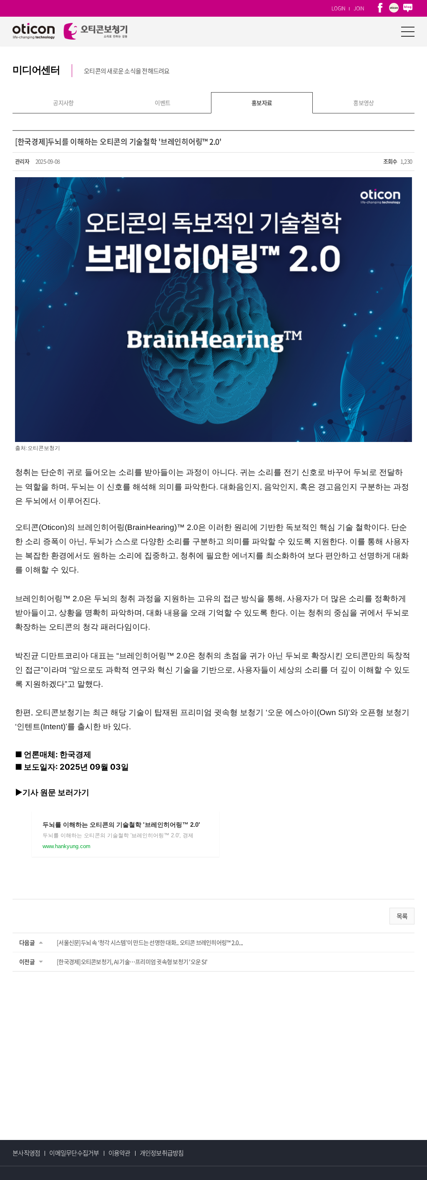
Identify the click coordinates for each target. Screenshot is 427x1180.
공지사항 (63, 102)
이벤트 (162, 102)
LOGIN (338, 8)
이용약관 (119, 1152)
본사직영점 (26, 1152)
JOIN (359, 8)
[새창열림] (380, 8)
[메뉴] (407, 31)
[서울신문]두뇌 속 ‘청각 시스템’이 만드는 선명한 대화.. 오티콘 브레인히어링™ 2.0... (150, 942)
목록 (402, 916)
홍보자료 (261, 102)
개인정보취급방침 (162, 1152)
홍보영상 (363, 102)
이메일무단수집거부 (74, 1152)
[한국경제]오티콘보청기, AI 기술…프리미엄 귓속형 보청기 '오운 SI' (132, 961)
